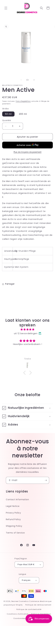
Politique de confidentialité (29, 609)
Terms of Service (15, 532)
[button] (6, 8)
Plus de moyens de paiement (28, 152)
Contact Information (17, 499)
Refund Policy (13, 519)
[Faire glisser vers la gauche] (21, 80)
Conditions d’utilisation (17, 614)
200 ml (23, 114)
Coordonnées (19, 618)
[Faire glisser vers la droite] (34, 80)
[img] (27, 329)
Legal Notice (12, 506)
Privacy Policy (13, 512)
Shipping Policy (14, 526)
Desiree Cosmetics (20, 601)
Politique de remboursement (38, 605)
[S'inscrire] (46, 480)
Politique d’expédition (41, 614)
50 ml (8, 114)
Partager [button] (10, 283)
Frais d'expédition (23, 101)
